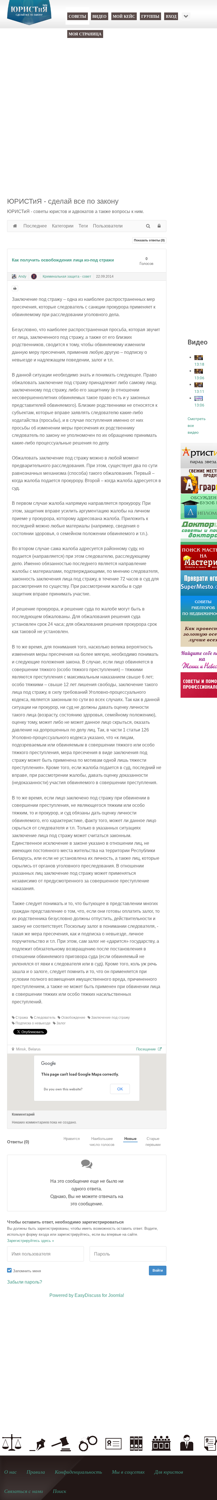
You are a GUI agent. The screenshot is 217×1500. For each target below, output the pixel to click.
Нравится (72, 1139)
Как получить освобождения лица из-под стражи (63, 260)
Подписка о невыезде (33, 1023)
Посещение (147, 1049)
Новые (130, 1139)
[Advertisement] (108, 94)
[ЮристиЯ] (29, 16)
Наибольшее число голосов (102, 1142)
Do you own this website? (63, 1089)
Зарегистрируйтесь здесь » (30, 1241)
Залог (61, 1023)
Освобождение (72, 1018)
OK (120, 1089)
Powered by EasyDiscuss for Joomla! (86, 1295)
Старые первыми (153, 1142)
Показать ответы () (149, 240)
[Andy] (14, 276)
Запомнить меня (27, 1271)
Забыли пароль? (24, 1282)
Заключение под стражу (110, 1018)
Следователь (44, 1018)
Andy (22, 276)
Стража (21, 1018)
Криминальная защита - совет (67, 276)
